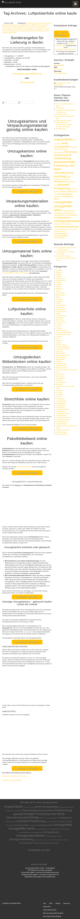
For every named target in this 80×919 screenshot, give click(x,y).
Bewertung (74, 147)
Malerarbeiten (66, 179)
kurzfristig (60, 176)
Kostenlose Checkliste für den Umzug (14, 776)
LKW (69, 177)
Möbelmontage (61, 129)
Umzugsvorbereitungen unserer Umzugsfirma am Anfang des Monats (51, 839)
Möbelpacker (60, 181)
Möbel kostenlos (61, 357)
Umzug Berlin (60, 399)
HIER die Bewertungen (23, 467)
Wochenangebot (59, 238)
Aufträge (59, 282)
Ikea (57, 338)
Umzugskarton (18, 29)
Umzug (70, 191)
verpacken (45, 30)
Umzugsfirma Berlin (62, 409)
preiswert (5, 27)
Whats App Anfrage (60, 73)
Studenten (59, 384)
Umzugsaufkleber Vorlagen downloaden (15, 273)
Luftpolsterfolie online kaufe (39, 25)
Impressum (66, 903)
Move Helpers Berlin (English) (52, 916)
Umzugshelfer (63, 202)
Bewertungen (60, 295)
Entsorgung (60, 318)
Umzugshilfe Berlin (60, 215)
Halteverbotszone (62, 330)
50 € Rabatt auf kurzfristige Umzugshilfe (40, 870)
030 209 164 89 (27, 82)
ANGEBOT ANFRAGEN (27, 191)
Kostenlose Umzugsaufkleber (12, 780)
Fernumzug (70, 151)
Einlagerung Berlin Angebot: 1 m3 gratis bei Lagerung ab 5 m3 (40, 874)
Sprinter (56, 191)
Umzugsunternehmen (63, 417)
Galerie (58, 326)
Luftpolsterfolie (24, 25)
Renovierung (74, 189)
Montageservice (61, 365)
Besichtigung (60, 293)
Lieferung (59, 351)
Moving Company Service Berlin (66, 370)
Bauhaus (59, 286)
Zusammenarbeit (61, 434)
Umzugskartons (29, 29)
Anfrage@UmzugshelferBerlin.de (27, 74)
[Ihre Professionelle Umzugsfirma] (11, 2)
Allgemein (59, 272)
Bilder (58, 297)
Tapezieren (59, 390)
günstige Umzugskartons (10, 25)
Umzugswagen (61, 233)
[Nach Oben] (74, 914)
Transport (59, 392)
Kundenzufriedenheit (63, 347)
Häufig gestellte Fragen (63, 120)
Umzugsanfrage (65, 194)
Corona (58, 303)
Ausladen (59, 284)
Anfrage (58, 274)
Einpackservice (61, 309)
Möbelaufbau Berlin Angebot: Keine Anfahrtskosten (40, 877)
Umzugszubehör (61, 422)
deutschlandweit (58, 152)
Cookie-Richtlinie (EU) (49, 910)
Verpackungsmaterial (9, 32)
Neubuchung (71, 182)
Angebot (29, 23)
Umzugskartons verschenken (17, 30)
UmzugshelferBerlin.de (68, 210)
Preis (55, 185)
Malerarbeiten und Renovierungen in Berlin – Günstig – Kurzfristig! (64, 125)
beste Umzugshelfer (46, 806)
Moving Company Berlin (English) (53, 913)
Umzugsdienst (60, 405)
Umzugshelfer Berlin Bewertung (64, 213)
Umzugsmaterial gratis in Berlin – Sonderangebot (40, 868)
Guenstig (59, 328)
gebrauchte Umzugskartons (42, 23)
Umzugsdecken (7, 29)
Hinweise (59, 336)
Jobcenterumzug (61, 114)
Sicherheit (59, 380)
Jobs (44, 903)
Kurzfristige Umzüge (62, 349)
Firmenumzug (62, 158)
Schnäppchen (60, 378)
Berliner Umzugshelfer (28, 807)
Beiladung (59, 288)
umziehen (62, 191)
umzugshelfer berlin (21, 828)
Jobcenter (59, 340)
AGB (50, 903)
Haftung (57, 903)
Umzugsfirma (57, 196)
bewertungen (57, 149)
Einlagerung (60, 307)
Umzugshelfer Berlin (62, 413)
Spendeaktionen (61, 382)
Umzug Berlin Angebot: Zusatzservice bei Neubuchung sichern (66, 258)
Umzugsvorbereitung (34, 30)
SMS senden (58, 69)
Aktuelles (59, 270)
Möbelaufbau (60, 359)
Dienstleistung (60, 305)
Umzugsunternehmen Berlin (62, 224)
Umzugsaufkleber (40, 27)
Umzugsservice (62, 217)
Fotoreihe (59, 324)
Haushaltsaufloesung (63, 334)
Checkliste (65, 149)
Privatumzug (60, 108)
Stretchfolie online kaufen (25, 27)
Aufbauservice (60, 278)
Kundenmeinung (61, 345)
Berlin (68, 139)
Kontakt (58, 343)
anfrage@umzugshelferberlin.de (65, 49)
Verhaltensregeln (61, 424)
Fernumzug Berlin (63, 155)
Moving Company (62, 367)
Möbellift (59, 361)
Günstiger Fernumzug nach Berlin (64, 165)
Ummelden (59, 394)
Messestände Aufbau (63, 355)
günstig (58, 161)
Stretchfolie (13, 27)
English (58, 313)
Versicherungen (61, 432)
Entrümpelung (60, 316)
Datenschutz (47, 906)
